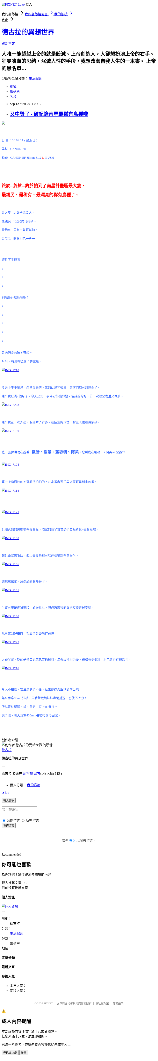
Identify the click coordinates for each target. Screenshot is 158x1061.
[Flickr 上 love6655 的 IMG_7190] (10, 431)
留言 (37, 773)
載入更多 (8, 800)
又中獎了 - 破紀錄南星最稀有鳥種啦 (49, 114)
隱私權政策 (102, 1003)
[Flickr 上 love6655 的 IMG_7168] (10, 616)
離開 (23, 1052)
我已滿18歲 (10, 1052)
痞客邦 (28, 773)
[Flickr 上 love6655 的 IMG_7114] (10, 490)
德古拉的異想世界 (28, 32)
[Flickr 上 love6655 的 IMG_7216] (10, 668)
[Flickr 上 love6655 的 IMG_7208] (10, 405)
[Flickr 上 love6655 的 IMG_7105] (10, 464)
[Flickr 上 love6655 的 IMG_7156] (10, 564)
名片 (13, 96)
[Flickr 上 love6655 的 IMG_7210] (10, 370)
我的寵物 (33, 785)
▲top (5, 792)
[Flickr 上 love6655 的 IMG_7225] (10, 642)
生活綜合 (35, 78)
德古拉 (7, 750)
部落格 (15, 91)
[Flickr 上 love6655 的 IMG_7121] (10, 512)
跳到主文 (8, 43)
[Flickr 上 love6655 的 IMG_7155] (10, 590)
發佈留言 (8, 825)
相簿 (13, 86)
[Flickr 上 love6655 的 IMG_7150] (10, 538)
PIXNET (48, 1003)
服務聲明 (118, 1003)
